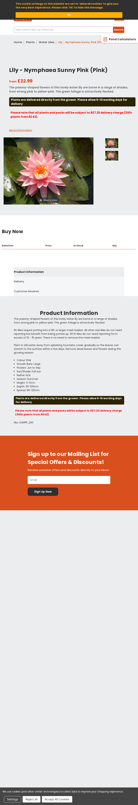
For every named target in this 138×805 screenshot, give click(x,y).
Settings (12, 799)
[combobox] (69, 30)
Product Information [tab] (29, 272)
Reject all (32, 799)
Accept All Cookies (57, 799)
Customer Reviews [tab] (26, 291)
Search (118, 29)
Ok (69, 15)
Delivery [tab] (19, 281)
